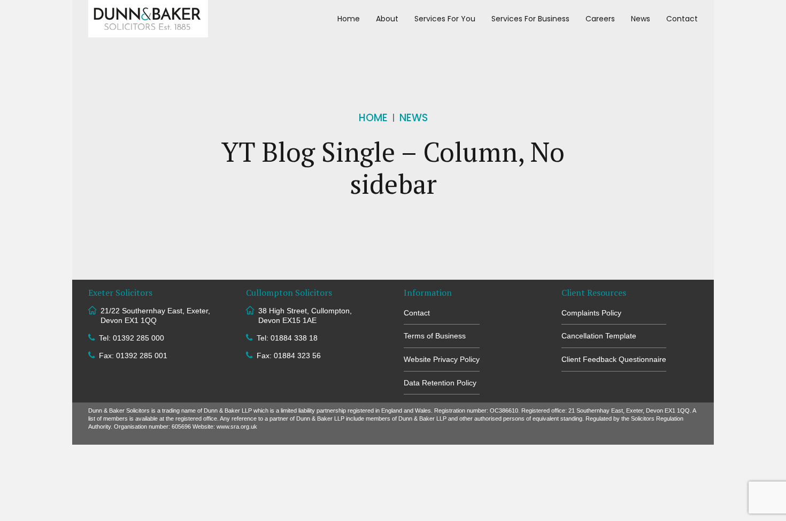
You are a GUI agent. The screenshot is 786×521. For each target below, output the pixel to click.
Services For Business (530, 18)
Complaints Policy (591, 313)
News (640, 18)
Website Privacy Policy (442, 359)
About (387, 18)
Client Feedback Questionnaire (613, 359)
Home (348, 18)
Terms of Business (435, 335)
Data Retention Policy (440, 382)
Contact (682, 18)
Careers (600, 18)
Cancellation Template (598, 335)
